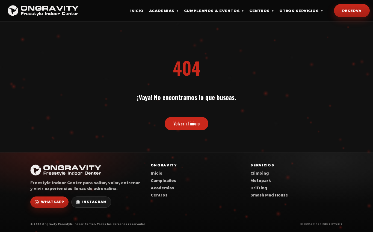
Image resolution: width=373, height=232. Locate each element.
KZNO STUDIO (332, 224)
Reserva (352, 10)
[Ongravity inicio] (43, 11)
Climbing (259, 173)
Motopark (260, 180)
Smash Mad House (269, 195)
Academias (163, 10)
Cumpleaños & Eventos (214, 10)
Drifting (258, 188)
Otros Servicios (301, 10)
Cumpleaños (163, 180)
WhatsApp (52, 202)
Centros (261, 10)
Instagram (94, 202)
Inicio (137, 10)
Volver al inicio (186, 123)
